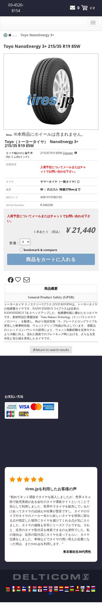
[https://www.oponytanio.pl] (24, 590)
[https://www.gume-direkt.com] (72, 587)
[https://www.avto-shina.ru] (45, 590)
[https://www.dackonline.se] (24, 587)
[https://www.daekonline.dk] (40, 587)
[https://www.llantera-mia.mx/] (82, 590)
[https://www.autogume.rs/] (88, 590)
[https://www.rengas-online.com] (82, 587)
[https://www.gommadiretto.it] (29, 587)
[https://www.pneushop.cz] (88, 587)
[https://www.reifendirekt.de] (8, 587)
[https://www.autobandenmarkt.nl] (45, 587)
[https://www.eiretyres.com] (13, 590)
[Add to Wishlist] (18, 280)
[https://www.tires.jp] (40, 590)
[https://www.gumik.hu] (18, 590)
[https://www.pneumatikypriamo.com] (93, 587)
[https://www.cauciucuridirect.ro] (29, 590)
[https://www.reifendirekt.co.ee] (67, 590)
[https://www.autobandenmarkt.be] (77, 587)
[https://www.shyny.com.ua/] (93, 590)
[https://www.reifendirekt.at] (67, 587)
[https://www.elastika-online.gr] (35, 590)
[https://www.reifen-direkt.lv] (77, 590)
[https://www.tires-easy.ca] (50, 590)
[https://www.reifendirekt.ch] (18, 587)
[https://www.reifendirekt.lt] (72, 590)
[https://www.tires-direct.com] (56, 587)
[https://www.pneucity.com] (8, 590)
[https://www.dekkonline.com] (35, 587)
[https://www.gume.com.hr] (61, 590)
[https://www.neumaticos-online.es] (61, 587)
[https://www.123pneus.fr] (13, 587)
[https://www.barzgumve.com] (56, 590)
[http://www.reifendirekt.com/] (50, 593)
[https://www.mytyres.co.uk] (50, 587)
